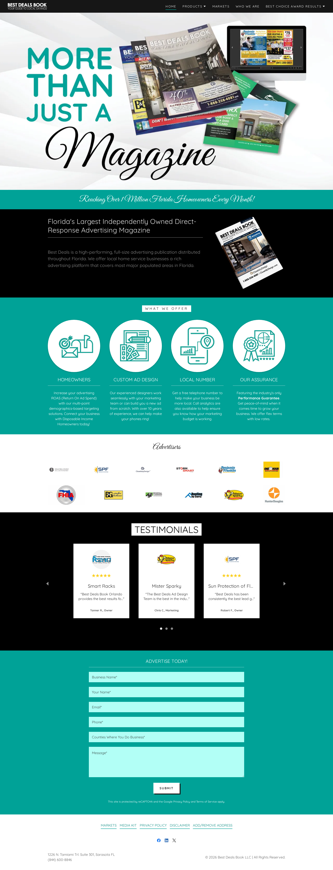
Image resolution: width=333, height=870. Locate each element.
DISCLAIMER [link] (180, 825)
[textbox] (166, 677)
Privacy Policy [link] (181, 801)
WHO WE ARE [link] (248, 6)
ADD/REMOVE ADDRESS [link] (212, 825)
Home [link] (171, 6)
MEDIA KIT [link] (128, 825)
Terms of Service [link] (206, 801)
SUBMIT (166, 788)
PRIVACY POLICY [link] (153, 825)
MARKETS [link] (221, 6)
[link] (27, 6)
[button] (194, 6)
